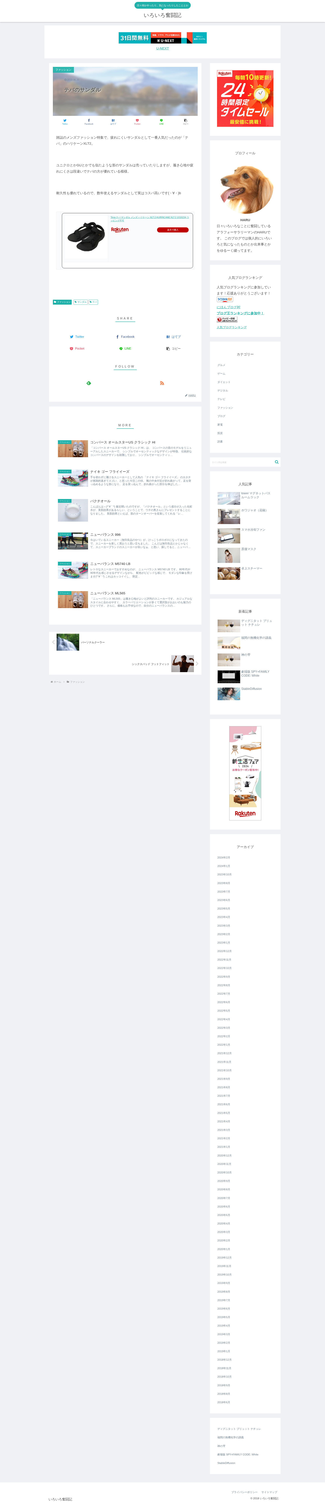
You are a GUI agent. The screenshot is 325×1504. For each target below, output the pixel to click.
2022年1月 (223, 1044)
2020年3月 (223, 1231)
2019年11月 (224, 1266)
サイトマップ (269, 1492)
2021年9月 (223, 1078)
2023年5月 (223, 908)
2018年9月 (223, 1385)
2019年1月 (223, 1351)
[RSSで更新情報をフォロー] (162, 383)
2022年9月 (223, 976)
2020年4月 (223, 1223)
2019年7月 (223, 1300)
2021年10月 (224, 1070)
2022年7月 (223, 993)
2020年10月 (224, 1172)
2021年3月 (223, 1129)
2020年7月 (223, 1198)
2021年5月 (223, 1112)
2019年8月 (223, 1291)
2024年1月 (223, 865)
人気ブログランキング (232, 327)
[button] (185, 122)
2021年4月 (223, 1121)
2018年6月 (223, 1402)
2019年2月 (223, 1342)
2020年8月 (223, 1189)
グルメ (221, 365)
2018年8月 (223, 1393)
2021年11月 (224, 1061)
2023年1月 (223, 942)
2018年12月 (224, 1359)
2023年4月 (223, 917)
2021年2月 (223, 1138)
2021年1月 (223, 1146)
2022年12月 (224, 951)
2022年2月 (223, 1036)
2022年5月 (223, 1010)
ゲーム (221, 373)
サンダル (82, 302)
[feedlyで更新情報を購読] (89, 383)
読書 (220, 441)
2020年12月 (224, 1155)
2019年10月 (224, 1274)
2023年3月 (223, 925)
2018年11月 (224, 1368)
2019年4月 (223, 1325)
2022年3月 (223, 1027)
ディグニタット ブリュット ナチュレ (239, 1428)
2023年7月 (223, 891)
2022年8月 (223, 985)
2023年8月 (223, 883)
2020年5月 (223, 1215)
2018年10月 (224, 1376)
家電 (220, 424)
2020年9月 (223, 1180)
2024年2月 (223, 857)
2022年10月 (224, 968)
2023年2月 (223, 934)
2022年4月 (223, 1019)
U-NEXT (162, 48)
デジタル (222, 390)
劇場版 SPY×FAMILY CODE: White (237, 1454)
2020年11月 (224, 1163)
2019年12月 (224, 1257)
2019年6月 (223, 1308)
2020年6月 (223, 1206)
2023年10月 (224, 874)
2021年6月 (223, 1104)
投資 (220, 433)
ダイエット (224, 382)
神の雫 (221, 1445)
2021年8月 (223, 1087)
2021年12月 (224, 1053)
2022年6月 (223, 1002)
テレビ (221, 398)
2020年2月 (223, 1240)
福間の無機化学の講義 (230, 1437)
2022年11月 (224, 959)
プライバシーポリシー (244, 1492)
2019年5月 (223, 1317)
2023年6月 (223, 900)
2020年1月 (223, 1249)
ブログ (221, 416)
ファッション (64, 302)
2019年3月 (223, 1334)
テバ (94, 302)
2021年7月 (223, 1095)
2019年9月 (223, 1283)
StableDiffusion (226, 1462)
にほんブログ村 (228, 307)
